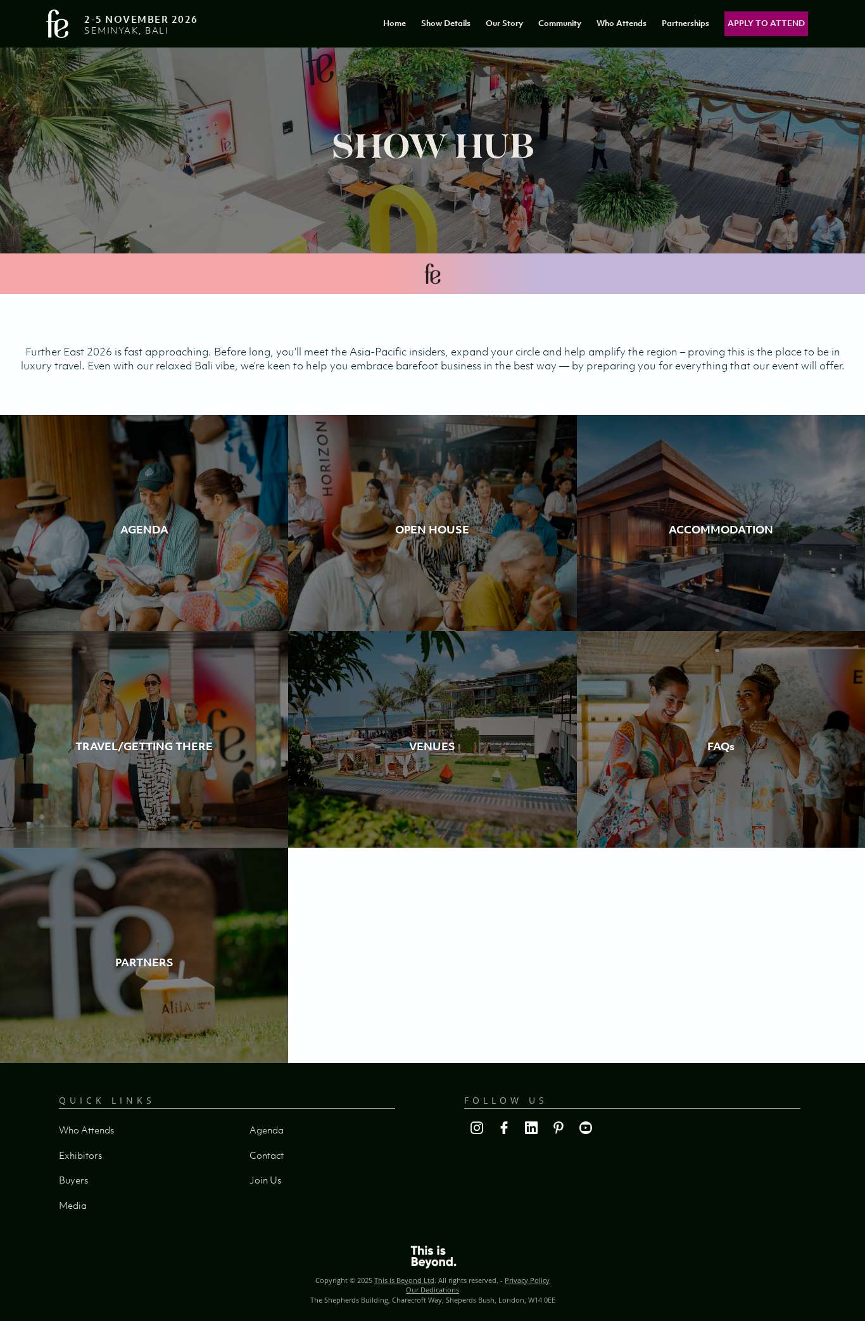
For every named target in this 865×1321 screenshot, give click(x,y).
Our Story (504, 23)
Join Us (265, 1179)
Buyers (73, 1179)
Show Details (445, 23)
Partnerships (685, 23)
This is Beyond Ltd (404, 1280)
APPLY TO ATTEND (766, 23)
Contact (266, 1155)
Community (559, 23)
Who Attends (622, 23)
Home (394, 23)
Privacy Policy (527, 1280)
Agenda (266, 1129)
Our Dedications (432, 1289)
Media (73, 1205)
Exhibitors (80, 1155)
